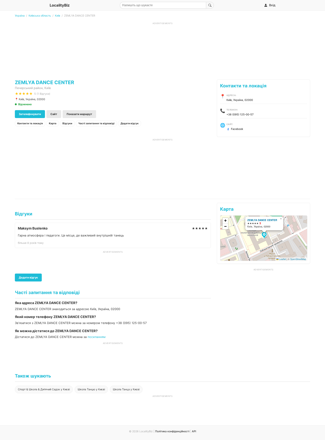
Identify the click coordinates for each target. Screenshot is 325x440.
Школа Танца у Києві (126, 389)
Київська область (40, 15)
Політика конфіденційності (172, 431)
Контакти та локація (30, 123)
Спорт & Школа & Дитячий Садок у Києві (44, 389)
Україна (20, 15)
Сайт (53, 114)
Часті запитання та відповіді (96, 123)
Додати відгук (130, 123)
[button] (264, 235)
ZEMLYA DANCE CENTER (262, 220)
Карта (52, 123)
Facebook (237, 128)
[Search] (210, 5)
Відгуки (67, 123)
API (194, 431)
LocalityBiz (60, 5)
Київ (57, 15)
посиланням (97, 337)
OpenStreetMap (298, 259)
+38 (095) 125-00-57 (240, 114)
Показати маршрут (79, 114)
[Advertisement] (162, 51)
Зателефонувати (30, 114)
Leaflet (282, 259)
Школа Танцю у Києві (91, 389)
